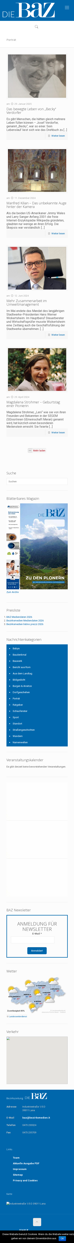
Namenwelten (20, 742)
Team (16, 1157)
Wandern (18, 736)
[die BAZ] (28, 10)
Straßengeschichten (24, 729)
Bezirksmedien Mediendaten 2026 (25, 620)
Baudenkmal (19, 654)
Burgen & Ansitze (22, 686)
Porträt (16, 698)
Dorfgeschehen (21, 692)
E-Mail (37, 933)
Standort (17, 723)
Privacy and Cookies (25, 1180)
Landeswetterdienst (18, 1016)
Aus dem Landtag (22, 673)
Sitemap (18, 1174)
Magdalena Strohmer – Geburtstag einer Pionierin (33, 404)
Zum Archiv (12, 592)
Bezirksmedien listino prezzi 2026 (24, 624)
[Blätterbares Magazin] (37, 588)
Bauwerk (17, 661)
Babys (16, 648)
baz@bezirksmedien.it (36, 1117)
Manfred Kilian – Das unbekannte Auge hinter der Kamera (36, 205)
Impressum (20, 1169)
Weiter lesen (58, 135)
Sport (16, 717)
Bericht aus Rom (22, 667)
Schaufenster (20, 711)
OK (62, 1238)
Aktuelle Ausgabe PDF (26, 1163)
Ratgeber (18, 704)
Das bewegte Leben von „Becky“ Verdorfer (31, 111)
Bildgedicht (19, 679)
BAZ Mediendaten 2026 (19, 617)
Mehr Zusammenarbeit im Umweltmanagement (26, 302)
